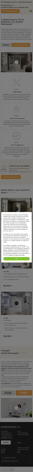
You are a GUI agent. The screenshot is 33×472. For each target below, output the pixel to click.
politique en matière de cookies (16, 255)
